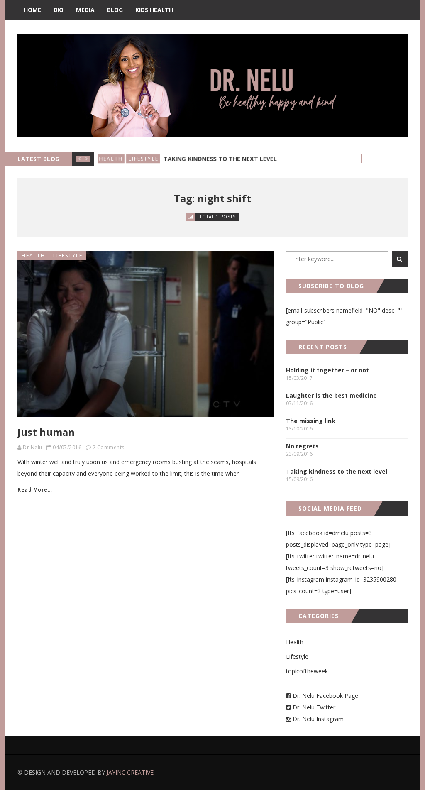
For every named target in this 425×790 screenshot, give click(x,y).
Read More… (34, 489)
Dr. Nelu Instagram (318, 719)
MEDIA (85, 10)
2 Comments (109, 447)
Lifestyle (144, 158)
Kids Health (154, 10)
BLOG (115, 10)
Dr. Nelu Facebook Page (324, 696)
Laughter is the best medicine (331, 395)
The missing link (310, 421)
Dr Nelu (32, 447)
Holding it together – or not (327, 370)
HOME (32, 10)
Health (112, 158)
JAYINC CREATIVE (130, 772)
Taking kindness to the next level (220, 159)
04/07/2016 (67, 447)
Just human (46, 432)
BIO (59, 10)
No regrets (302, 446)
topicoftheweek (307, 671)
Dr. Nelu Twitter (314, 707)
